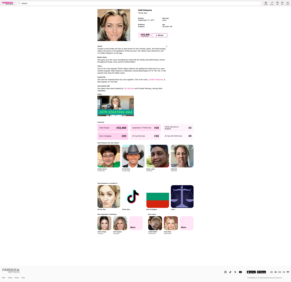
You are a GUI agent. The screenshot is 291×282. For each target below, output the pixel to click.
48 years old (167, 26)
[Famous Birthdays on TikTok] (230, 272)
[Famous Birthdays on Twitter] (235, 272)
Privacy (17, 277)
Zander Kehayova (156, 80)
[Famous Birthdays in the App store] (251, 272)
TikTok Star (142, 13)
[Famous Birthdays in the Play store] (261, 272)
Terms (23, 277)
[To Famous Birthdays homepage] (7, 3)
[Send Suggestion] (167, 46)
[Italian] (284, 272)
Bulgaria (141, 26)
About (3, 277)
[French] (280, 272)
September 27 (143, 20)
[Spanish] (271, 272)
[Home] (73, 270)
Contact (10, 277)
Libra (164, 20)
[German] (288, 272)
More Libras (152, 214)
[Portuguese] (275, 272)
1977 (152, 20)
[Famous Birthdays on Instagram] (225, 272)
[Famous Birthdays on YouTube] (240, 272)
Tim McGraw (129, 88)
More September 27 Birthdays (107, 214)
